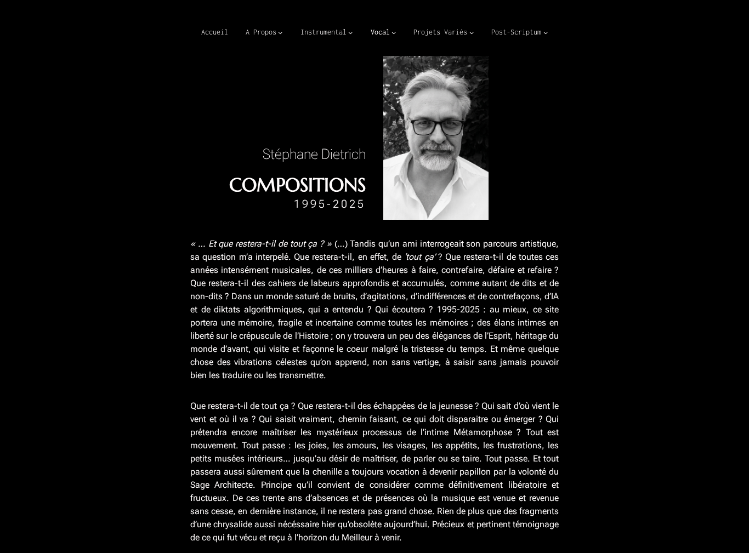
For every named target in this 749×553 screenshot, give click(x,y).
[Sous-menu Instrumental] (350, 32)
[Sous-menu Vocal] (393, 32)
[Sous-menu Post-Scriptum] (545, 32)
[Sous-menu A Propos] (280, 32)
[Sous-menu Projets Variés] (471, 32)
